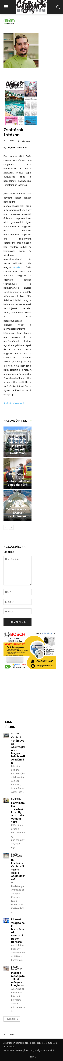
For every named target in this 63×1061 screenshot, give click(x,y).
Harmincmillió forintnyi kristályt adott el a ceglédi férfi (17, 479)
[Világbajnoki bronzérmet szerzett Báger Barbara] (6, 920)
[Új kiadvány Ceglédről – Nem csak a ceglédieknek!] (6, 855)
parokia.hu (17, 267)
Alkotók (17, 430)
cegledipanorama (17, 147)
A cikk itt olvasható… (15, 403)
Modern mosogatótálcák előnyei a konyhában (18, 979)
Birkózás (16, 919)
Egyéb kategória (17, 501)
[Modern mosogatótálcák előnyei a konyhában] (6, 968)
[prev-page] (6, 527)
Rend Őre (17, 469)
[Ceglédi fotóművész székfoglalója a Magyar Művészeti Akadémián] (6, 735)
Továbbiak (10, 1018)
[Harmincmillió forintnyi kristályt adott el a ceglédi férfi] (6, 800)
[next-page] (11, 527)
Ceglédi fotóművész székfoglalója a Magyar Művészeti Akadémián (17, 444)
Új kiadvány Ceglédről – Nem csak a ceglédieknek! (17, 511)
